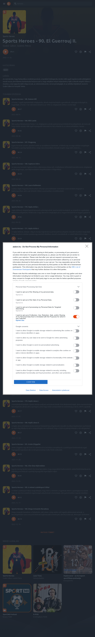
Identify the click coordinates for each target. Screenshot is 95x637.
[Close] (87, 247)
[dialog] (47, 318)
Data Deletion (31, 390)
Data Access (43, 390)
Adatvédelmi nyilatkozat (60, 390)
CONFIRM (31, 382)
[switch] (76, 291)
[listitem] (47, 287)
